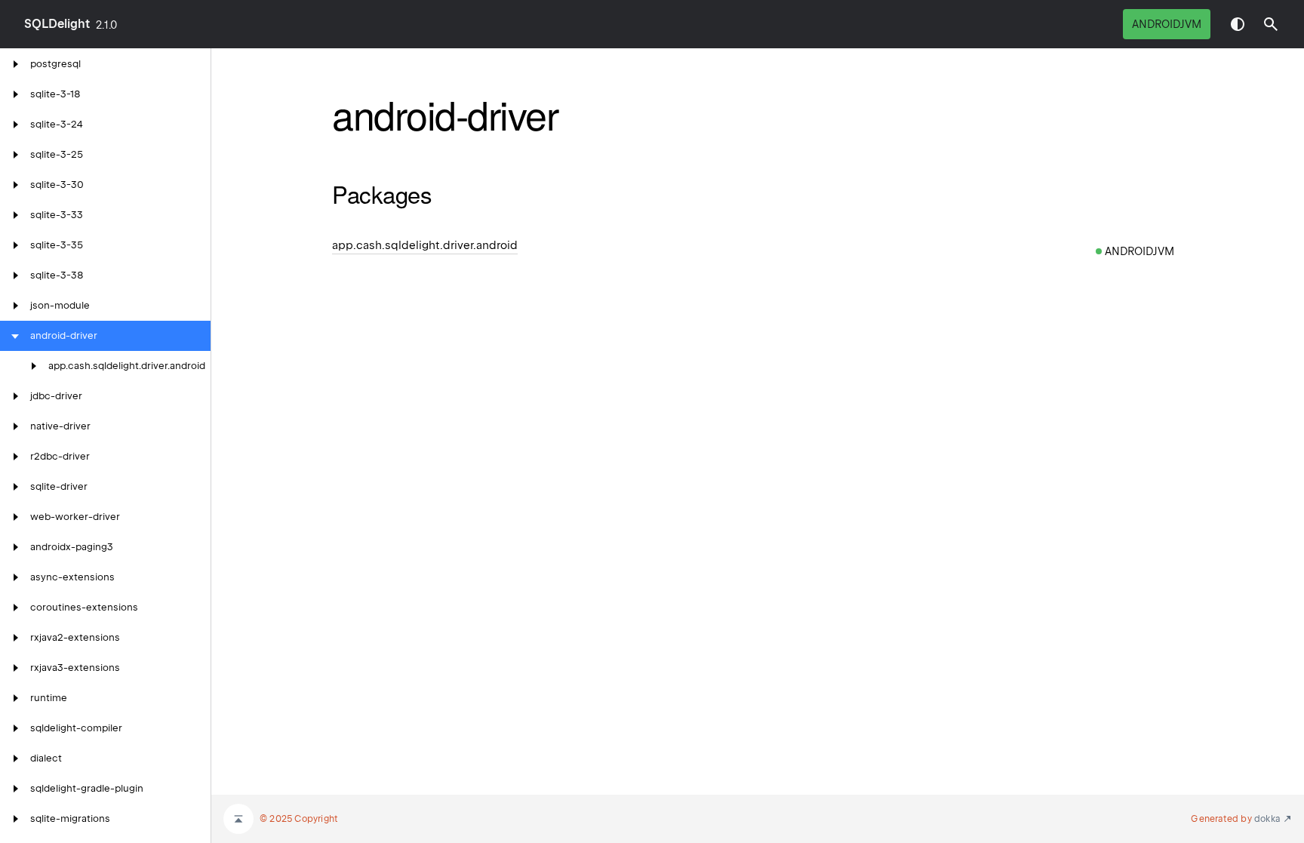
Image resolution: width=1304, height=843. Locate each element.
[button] (1271, 24)
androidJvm (1166, 24)
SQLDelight (57, 24)
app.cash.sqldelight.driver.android (425, 245)
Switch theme (1237, 24)
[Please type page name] (1271, 24)
